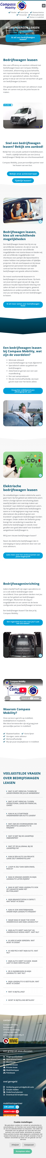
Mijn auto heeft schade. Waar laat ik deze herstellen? (21, 962)
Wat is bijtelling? (16, 992)
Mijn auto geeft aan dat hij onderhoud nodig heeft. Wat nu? (22, 931)
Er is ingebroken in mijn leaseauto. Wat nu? (18, 972)
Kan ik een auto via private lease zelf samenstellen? (20, 857)
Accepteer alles (23, 1151)
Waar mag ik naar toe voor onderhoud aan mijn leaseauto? (22, 921)
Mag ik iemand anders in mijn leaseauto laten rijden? (21, 878)
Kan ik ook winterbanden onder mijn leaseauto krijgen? (21, 910)
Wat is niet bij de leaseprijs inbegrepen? (20, 837)
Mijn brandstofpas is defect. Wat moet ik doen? (21, 900)
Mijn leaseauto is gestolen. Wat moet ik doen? (22, 982)
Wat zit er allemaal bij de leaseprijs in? (19, 847)
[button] (43, 5)
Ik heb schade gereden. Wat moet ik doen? (20, 941)
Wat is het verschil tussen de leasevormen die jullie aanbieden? (23, 792)
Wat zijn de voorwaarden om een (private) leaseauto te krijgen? (21, 826)
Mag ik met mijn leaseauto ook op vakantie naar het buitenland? (22, 889)
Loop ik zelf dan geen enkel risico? (20, 868)
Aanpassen (29, 1145)
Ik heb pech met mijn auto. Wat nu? (22, 952)
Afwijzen (15, 1145)
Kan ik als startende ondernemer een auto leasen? (21, 814)
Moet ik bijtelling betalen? (21, 1000)
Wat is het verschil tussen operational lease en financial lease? (21, 803)
